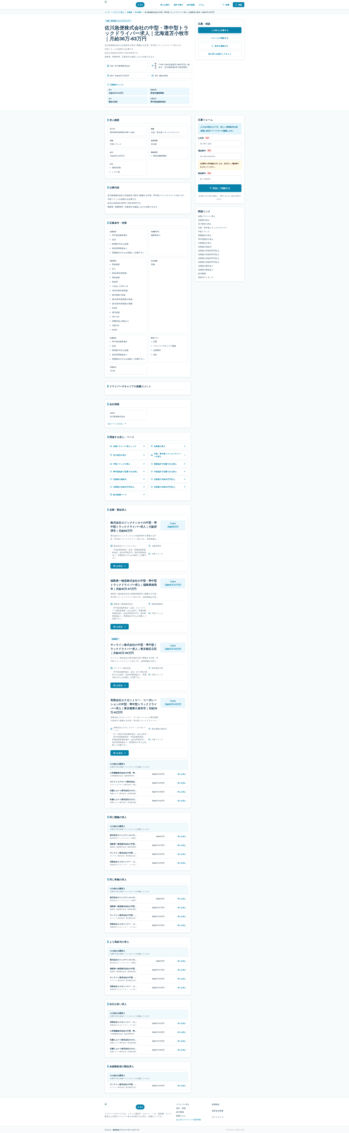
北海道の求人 (204, 220)
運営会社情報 (217, 1110)
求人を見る (118, 565)
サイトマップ (217, 1117)
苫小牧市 (138, 12)
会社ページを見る (115, 423)
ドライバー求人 (118, 12)
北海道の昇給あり (205, 269)
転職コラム (181, 1115)
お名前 (201, 138)
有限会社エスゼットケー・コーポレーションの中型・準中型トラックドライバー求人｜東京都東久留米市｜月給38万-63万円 (133, 706)
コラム (201, 4)
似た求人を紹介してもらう (219, 53)
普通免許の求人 (204, 235)
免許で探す (178, 4)
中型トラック (204, 231)
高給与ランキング (205, 277)
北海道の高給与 (204, 246)
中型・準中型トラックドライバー (212, 227)
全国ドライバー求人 (206, 216)
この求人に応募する (219, 30)
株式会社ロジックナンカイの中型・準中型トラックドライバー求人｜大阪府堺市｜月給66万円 (133, 526)
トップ (107, 12)
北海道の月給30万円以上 (208, 250)
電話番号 (202, 150)
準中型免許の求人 (205, 239)
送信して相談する (221, 188)
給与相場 (191, 4)
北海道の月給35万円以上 (208, 254)
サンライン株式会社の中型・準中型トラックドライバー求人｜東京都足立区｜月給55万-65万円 (133, 649)
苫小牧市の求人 (204, 223)
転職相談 (215, 1104)
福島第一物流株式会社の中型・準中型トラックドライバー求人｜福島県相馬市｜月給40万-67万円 (133, 584)
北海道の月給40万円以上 (208, 258)
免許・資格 (181, 1108)
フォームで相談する (219, 38)
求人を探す (165, 4)
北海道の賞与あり (205, 265)
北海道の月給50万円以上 (208, 262)
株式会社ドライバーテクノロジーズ (126, 1130)
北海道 (129, 12)
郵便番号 (202, 173)
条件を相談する (221, 45)
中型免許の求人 (204, 242)
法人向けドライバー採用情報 (188, 1119)
